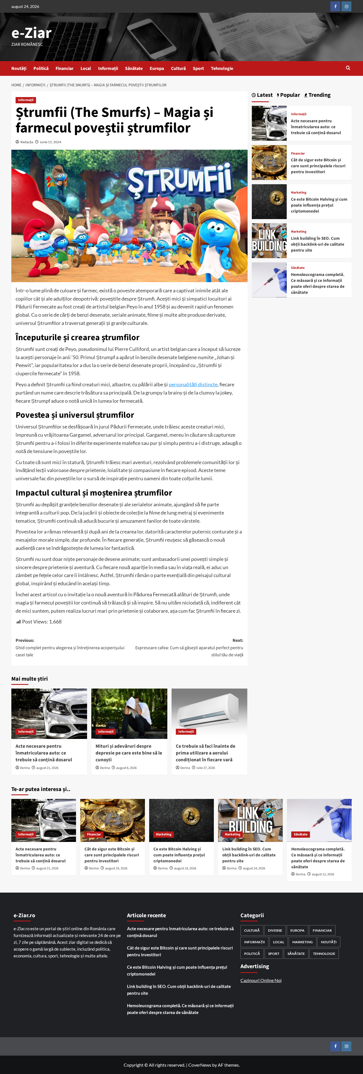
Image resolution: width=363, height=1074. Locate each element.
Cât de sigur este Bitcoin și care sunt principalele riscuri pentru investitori (318, 166)
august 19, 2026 (116, 868)
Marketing (298, 192)
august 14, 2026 (254, 868)
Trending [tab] (319, 95)
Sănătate (134, 68)
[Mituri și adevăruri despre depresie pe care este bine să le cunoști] (129, 714)
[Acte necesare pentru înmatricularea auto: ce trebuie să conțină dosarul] (49, 714)
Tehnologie (222, 68)
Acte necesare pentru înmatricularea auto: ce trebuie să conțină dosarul (44, 753)
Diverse (275, 930)
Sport (198, 68)
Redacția (26, 142)
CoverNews (199, 1064)
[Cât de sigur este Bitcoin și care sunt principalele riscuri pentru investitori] (269, 161)
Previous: (70, 647)
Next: (189, 647)
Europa (157, 68)
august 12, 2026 (323, 874)
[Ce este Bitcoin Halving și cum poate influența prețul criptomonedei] (269, 201)
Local (86, 68)
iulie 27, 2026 (206, 768)
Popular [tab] (289, 95)
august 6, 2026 (126, 768)
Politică (40, 68)
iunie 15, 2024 (50, 142)
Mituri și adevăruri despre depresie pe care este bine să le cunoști (129, 753)
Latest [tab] (264, 95)
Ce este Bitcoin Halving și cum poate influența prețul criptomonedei (319, 205)
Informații (108, 68)
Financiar (64, 68)
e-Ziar (31, 33)
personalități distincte (193, 384)
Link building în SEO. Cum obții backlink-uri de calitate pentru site (317, 244)
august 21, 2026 (47, 768)
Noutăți (18, 68)
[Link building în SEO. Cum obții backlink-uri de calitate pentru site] (269, 240)
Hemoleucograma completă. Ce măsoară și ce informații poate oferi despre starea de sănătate (318, 283)
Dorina (25, 768)
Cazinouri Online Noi (261, 980)
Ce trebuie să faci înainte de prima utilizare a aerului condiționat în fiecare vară (205, 753)
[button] (348, 68)
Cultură (178, 68)
